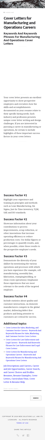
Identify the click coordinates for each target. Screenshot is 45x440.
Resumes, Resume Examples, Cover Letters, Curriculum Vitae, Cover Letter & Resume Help (20, 378)
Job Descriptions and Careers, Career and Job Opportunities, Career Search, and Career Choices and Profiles (22, 369)
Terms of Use (22, 423)
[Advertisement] (22, 70)
